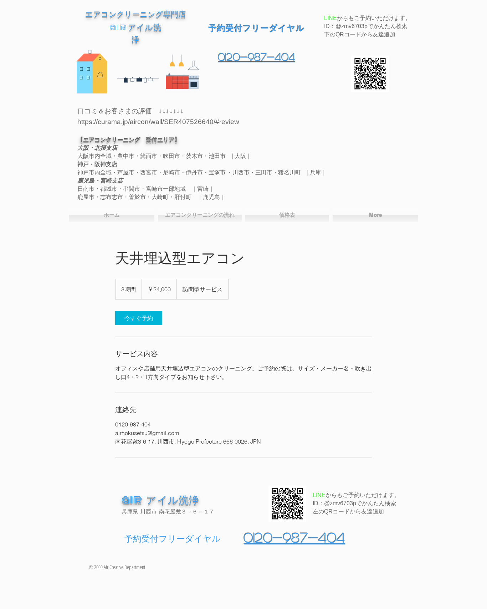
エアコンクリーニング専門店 (135, 14)
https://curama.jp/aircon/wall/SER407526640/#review (158, 122)
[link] (138, 318)
